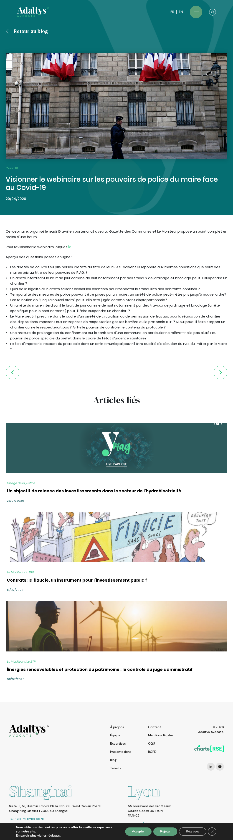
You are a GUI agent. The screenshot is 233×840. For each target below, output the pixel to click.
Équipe (115, 735)
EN (181, 11)
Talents (115, 768)
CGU (151, 743)
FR (172, 11)
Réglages (192, 831)
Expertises (118, 743)
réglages (54, 836)
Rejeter (165, 831)
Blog (113, 760)
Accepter (138, 831)
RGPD (152, 752)
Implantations (120, 752)
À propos (117, 727)
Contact (154, 727)
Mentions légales (160, 735)
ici (69, 246)
